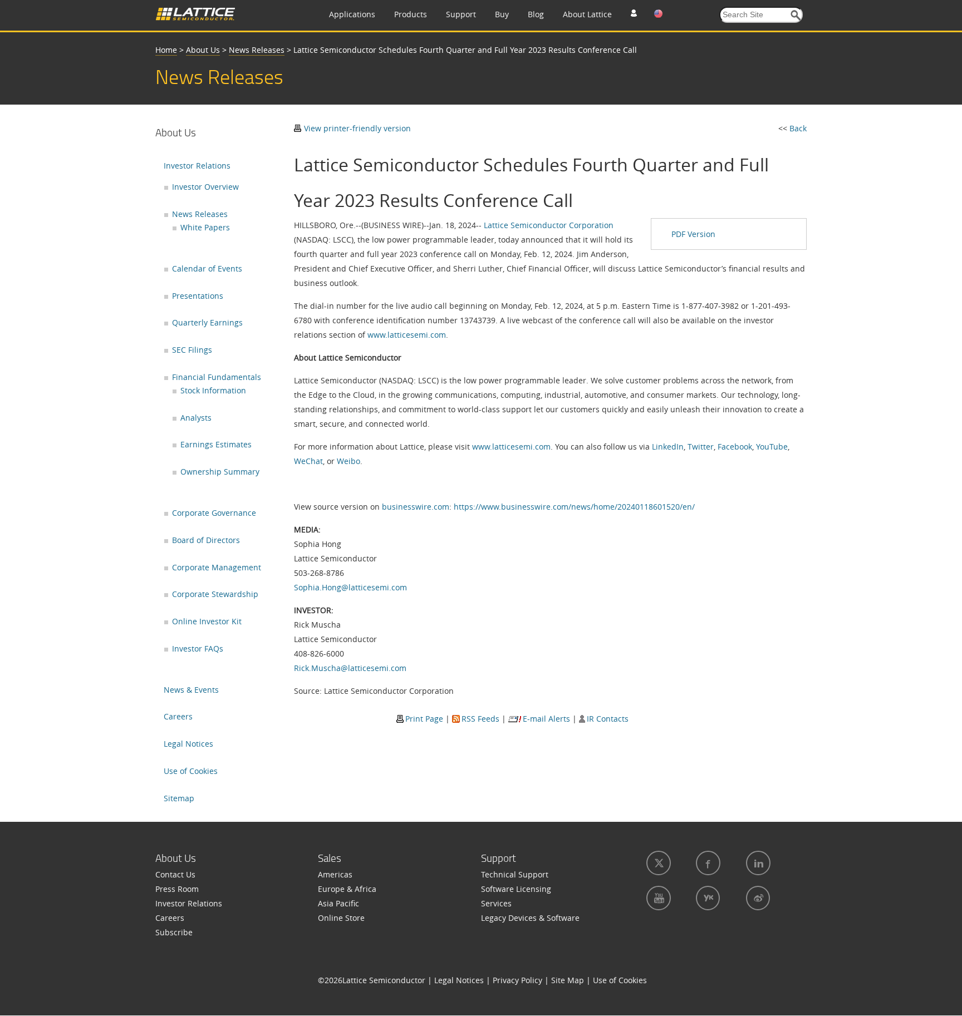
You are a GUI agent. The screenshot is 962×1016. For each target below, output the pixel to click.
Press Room (177, 889)
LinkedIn (668, 446)
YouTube (772, 446)
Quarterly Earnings (207, 322)
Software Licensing (516, 889)
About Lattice (587, 14)
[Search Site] (796, 15)
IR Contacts (608, 718)
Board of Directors (206, 540)
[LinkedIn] (757, 863)
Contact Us (175, 874)
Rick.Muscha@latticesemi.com (350, 668)
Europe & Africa (347, 889)
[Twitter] (657, 863)
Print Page (424, 718)
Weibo (348, 461)
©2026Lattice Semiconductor (371, 980)
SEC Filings (192, 349)
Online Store (341, 918)
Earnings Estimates (216, 444)
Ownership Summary (219, 471)
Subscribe (174, 932)
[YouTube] (657, 898)
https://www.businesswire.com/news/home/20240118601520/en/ (574, 506)
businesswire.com (415, 506)
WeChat (308, 461)
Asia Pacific (338, 903)
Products (410, 14)
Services (496, 903)
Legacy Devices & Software (530, 918)
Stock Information (213, 390)
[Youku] (707, 898)
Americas (335, 874)
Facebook (735, 446)
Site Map (567, 980)
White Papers (205, 227)
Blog (536, 14)
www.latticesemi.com (406, 334)
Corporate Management (216, 567)
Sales (329, 858)
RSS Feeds (480, 718)
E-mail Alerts (546, 718)
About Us (203, 50)
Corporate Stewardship (215, 594)
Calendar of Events (207, 268)
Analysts (196, 417)
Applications (352, 14)
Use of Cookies (191, 771)
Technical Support (514, 874)
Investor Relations (197, 165)
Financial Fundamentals (216, 377)
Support (461, 14)
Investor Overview (205, 186)
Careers (178, 716)
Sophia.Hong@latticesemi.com (350, 587)
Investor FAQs (197, 648)
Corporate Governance (214, 512)
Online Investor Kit (207, 621)
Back (798, 128)
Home (166, 50)
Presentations (197, 295)
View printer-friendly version (357, 128)
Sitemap (179, 798)
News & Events (191, 689)
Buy (502, 14)
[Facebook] (707, 863)
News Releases (256, 50)
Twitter (701, 446)
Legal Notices (188, 743)
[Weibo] (757, 898)
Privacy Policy (517, 980)
